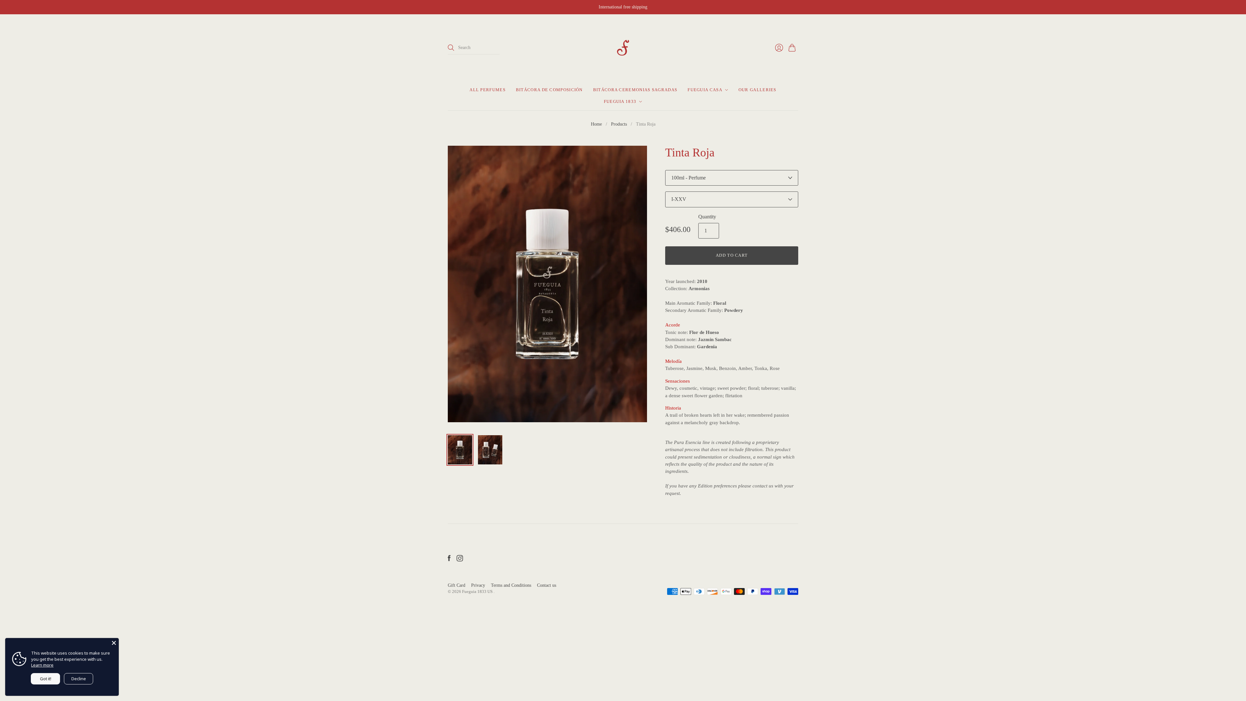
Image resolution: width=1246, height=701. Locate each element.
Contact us (546, 585)
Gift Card (456, 585)
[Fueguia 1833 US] (623, 48)
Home (596, 124)
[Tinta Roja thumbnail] (460, 449)
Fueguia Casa (705, 89)
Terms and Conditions (511, 585)
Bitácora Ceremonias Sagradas (635, 89)
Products (619, 124)
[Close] (114, 643)
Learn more (42, 665)
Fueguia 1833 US (478, 591)
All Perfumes (488, 89)
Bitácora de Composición (549, 89)
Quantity (707, 216)
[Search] (451, 47)
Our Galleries (757, 89)
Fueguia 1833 (620, 101)
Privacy (478, 585)
